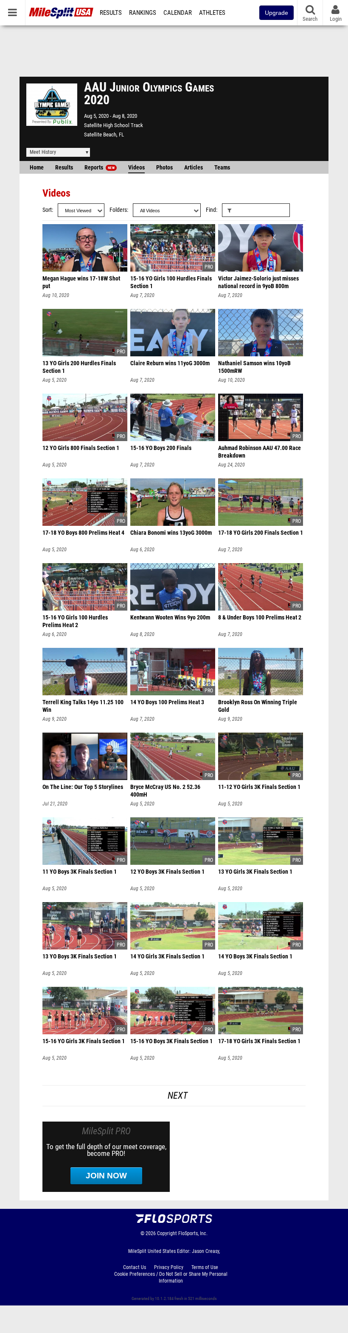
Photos (164, 167)
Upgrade (276, 12)
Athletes (212, 13)
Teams (222, 167)
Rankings (142, 13)
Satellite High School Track (113, 125)
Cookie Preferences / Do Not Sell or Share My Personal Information (170, 1277)
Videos (136, 167)
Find (211, 210)
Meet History (43, 152)
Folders (118, 210)
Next (178, 1095)
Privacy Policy (168, 1267)
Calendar (177, 13)
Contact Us (134, 1267)
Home (37, 167)
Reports (99, 167)
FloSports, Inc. (193, 1233)
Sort (47, 210)
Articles (193, 167)
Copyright (167, 1233)
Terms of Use (204, 1267)
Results (111, 13)
